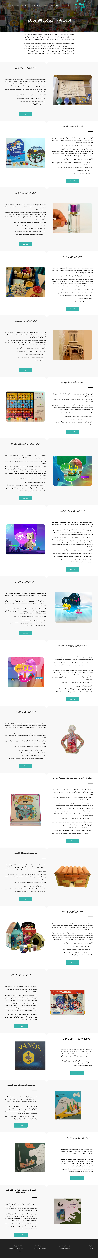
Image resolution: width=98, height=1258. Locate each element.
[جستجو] (5, 5)
